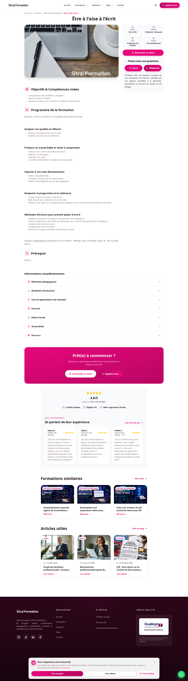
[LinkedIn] (33, 637)
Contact (120, 5)
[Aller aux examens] (95, 5)
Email (135, 68)
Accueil (67, 5)
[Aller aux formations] (79, 5)
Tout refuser (110, 673)
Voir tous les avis (132, 423)
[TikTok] (26, 637)
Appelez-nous (112, 373)
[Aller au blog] (107, 5)
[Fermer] (155, 662)
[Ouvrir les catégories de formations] (87, 5)
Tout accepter (57, 673)
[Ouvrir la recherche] (155, 5)
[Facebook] (40, 637)
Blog (58, 632)
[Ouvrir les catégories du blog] (112, 5)
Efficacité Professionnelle (53, 13)
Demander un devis (144, 52)
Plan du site (101, 622)
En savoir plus (65, 668)
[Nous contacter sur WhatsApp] (181, 674)
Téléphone (154, 68)
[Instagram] (18, 637)
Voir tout (139, 478)
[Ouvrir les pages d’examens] (102, 5)
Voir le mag (138, 528)
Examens (60, 627)
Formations (38, 13)
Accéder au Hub (103, 617)
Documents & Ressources (107, 628)
